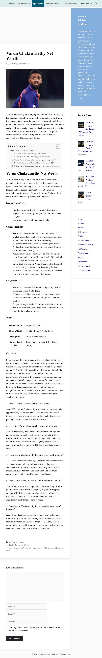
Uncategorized (84, 270)
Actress (81, 223)
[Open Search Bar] (96, 3)
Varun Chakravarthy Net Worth (22, 150)
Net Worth (82, 248)
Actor (80, 219)
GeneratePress (65, 654)
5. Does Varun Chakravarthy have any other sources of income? (36, 166)
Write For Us (86, 3)
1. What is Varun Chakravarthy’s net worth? (30, 153)
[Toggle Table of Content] (56, 146)
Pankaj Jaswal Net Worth (19, 545)
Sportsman (38, 3)
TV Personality (84, 265)
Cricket (12, 542)
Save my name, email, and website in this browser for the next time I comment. (34, 629)
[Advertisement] (35, 25)
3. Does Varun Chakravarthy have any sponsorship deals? (34, 160)
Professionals (71, 3)
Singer (80, 257)
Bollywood (22, 3)
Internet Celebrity (85, 244)
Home (12, 3)
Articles (81, 227)
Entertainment (52, 3)
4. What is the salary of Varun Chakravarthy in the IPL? (34, 163)
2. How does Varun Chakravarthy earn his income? (32, 156)
